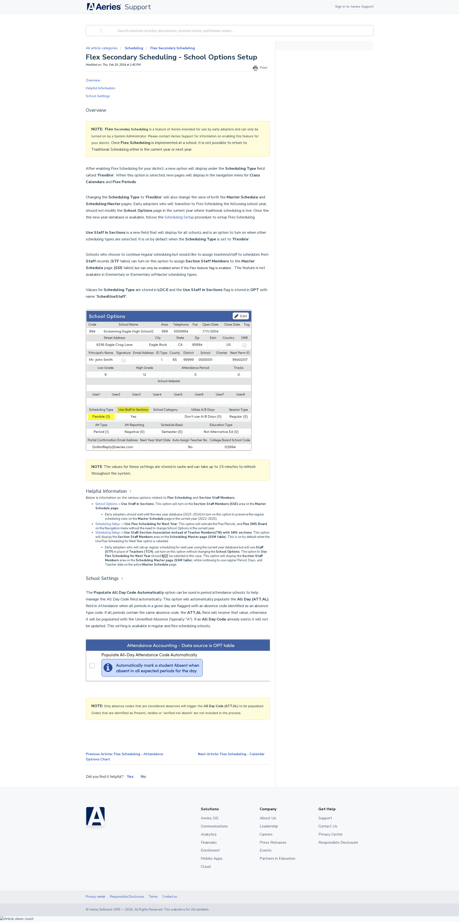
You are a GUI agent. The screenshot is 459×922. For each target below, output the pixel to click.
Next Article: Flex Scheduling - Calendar (231, 754)
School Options (106, 504)
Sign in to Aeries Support (354, 6)
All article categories (102, 48)
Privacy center (95, 897)
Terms (153, 897)
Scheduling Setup (179, 217)
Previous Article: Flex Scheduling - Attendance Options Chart (124, 757)
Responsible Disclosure (127, 897)
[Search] (100, 30)
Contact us (169, 897)
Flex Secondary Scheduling (172, 48)
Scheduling (134, 48)
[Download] (220, 411)
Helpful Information (101, 88)
